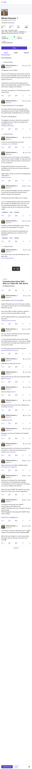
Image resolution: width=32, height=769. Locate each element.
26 (2, 27)
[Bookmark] (23, 96)
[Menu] (29, 47)
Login (16, 766)
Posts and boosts (6, 58)
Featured (26, 53)
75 (10, 27)
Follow (14, 48)
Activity (6, 53)
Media (16, 53)
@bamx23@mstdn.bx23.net (7, 20)
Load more (16, 548)
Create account (7, 766)
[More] (30, 96)
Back (4, 2)
